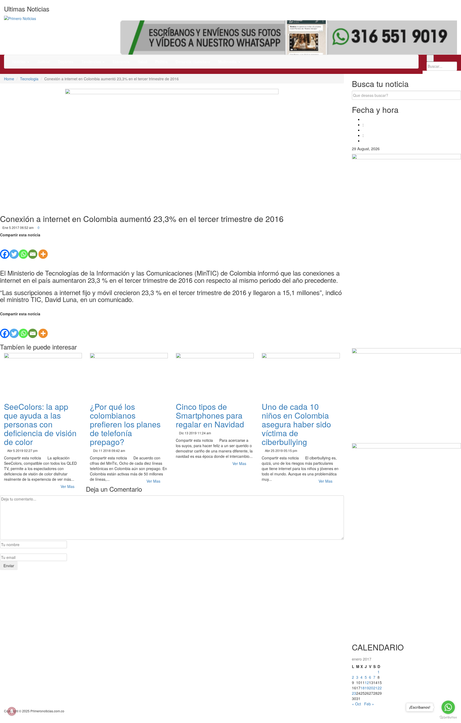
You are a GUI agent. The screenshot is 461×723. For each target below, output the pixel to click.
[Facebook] (4, 248)
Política (161, 61)
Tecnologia (29, 78)
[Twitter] (14, 248)
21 (375, 687)
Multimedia (228, 61)
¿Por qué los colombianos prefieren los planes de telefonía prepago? (125, 424)
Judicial (43, 61)
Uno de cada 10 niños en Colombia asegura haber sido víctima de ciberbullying (296, 424)
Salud (142, 61)
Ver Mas (68, 486)
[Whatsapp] (23, 248)
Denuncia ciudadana (193, 61)
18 (362, 687)
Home (9, 78)
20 (371, 687)
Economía (121, 61)
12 (367, 682)
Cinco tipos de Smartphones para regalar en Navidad (210, 415)
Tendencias (91, 61)
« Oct (356, 703)
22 (379, 687)
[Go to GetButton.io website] (448, 717)
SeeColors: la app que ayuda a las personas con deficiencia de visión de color (40, 424)
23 (354, 693)
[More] (43, 248)
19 (367, 687)
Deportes (65, 61)
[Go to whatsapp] (448, 707)
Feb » (369, 703)
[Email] (32, 248)
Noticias (19, 61)
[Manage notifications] (11, 711)
